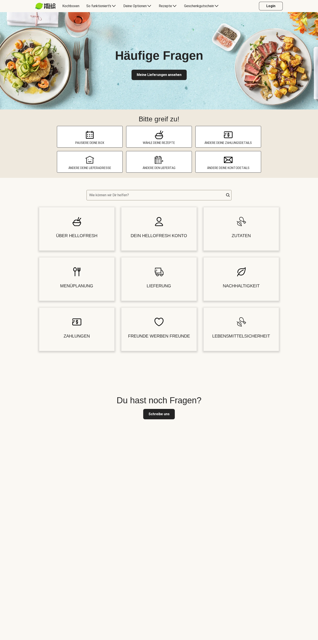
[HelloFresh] (45, 6)
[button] (228, 195)
